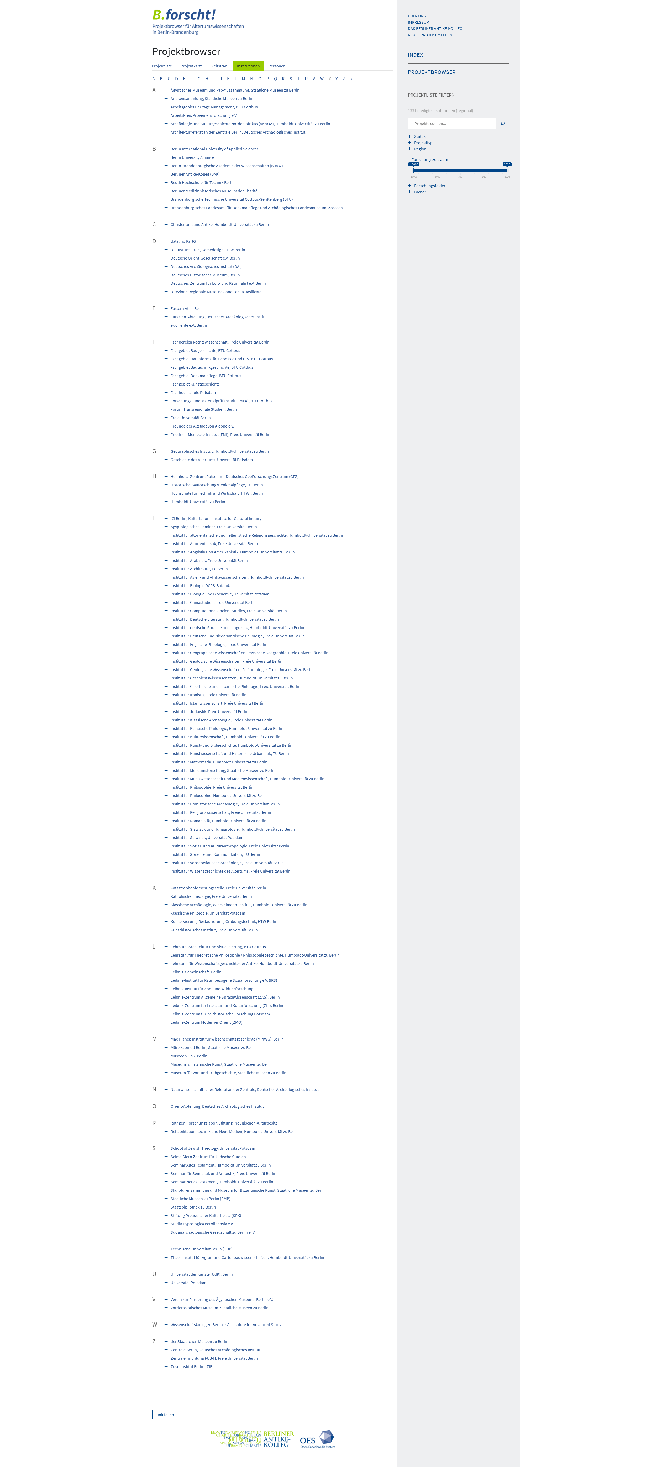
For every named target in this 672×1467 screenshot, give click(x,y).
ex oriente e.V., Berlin (189, 325)
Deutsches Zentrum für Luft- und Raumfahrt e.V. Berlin (218, 283)
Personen (277, 65)
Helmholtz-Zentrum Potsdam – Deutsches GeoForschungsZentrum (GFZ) (235, 476)
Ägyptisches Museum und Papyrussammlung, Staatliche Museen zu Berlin (235, 90)
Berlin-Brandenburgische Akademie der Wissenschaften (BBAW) (227, 165)
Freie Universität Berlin (191, 417)
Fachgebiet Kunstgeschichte (195, 384)
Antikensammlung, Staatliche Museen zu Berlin (212, 98)
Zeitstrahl (219, 65)
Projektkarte (192, 65)
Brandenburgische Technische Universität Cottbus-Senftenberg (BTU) (232, 199)
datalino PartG (183, 241)
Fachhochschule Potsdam (193, 392)
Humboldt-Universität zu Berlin (198, 501)
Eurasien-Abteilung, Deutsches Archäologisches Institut (219, 316)
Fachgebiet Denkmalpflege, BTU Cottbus (206, 375)
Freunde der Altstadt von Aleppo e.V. (202, 426)
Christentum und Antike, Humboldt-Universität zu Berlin (220, 224)
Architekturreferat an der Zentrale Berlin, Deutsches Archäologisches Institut (238, 132)
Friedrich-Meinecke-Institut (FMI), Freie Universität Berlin (220, 434)
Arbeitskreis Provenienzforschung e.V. (204, 115)
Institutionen (248, 65)
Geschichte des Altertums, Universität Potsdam (212, 459)
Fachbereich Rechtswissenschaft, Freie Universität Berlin (220, 342)
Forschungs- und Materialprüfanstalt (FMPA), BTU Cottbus (221, 400)
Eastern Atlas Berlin (188, 308)
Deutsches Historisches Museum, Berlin (205, 274)
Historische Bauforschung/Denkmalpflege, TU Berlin (217, 484)
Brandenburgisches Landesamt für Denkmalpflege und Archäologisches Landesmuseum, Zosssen (257, 207)
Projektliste (162, 65)
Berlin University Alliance (192, 157)
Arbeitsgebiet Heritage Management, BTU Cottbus (214, 106)
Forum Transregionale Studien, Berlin (204, 409)
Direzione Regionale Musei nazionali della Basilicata (216, 291)
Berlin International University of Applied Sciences (215, 148)
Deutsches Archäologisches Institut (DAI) (206, 266)
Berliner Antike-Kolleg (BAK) (195, 174)
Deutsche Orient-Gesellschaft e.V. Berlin (205, 258)
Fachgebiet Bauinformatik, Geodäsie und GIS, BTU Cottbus (222, 358)
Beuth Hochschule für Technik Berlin (203, 182)
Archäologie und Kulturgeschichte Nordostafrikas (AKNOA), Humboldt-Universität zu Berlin (250, 123)
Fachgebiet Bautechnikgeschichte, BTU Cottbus (212, 367)
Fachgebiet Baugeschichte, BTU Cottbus (205, 350)
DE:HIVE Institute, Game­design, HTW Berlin (208, 249)
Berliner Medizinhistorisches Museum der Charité (214, 190)
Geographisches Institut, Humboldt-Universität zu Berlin (220, 451)
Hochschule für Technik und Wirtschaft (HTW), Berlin (217, 493)
